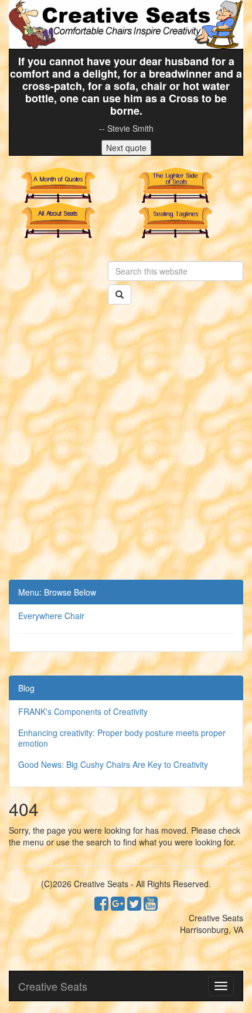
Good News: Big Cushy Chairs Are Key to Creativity (113, 764)
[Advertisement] (126, 447)
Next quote (126, 147)
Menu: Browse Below (57, 592)
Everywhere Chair (51, 615)
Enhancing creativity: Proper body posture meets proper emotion (122, 738)
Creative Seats (52, 986)
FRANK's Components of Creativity (83, 711)
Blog (26, 688)
